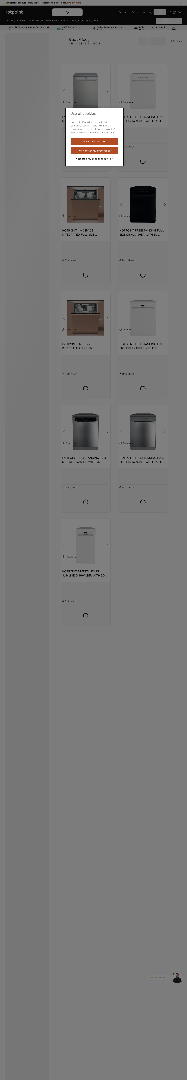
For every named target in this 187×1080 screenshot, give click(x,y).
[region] (94, 137)
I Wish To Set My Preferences (94, 150)
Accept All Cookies (94, 141)
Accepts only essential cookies (94, 158)
